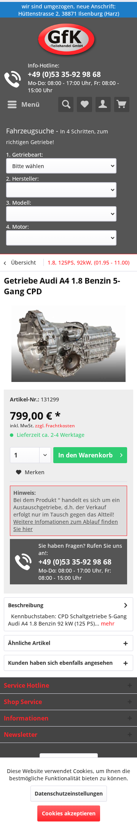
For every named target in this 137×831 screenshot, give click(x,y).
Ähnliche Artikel (29, 643)
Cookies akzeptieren (69, 813)
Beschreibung (25, 605)
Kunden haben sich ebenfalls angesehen (60, 662)
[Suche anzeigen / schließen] (65, 104)
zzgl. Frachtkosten (55, 425)
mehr (107, 623)
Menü (30, 104)
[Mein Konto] (103, 104)
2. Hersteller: (22, 178)
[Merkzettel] (84, 104)
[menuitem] (23, 104)
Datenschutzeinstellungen (69, 793)
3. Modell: (18, 202)
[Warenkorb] (121, 104)
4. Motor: (17, 226)
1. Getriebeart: (24, 154)
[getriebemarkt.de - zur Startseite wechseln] (68, 39)
